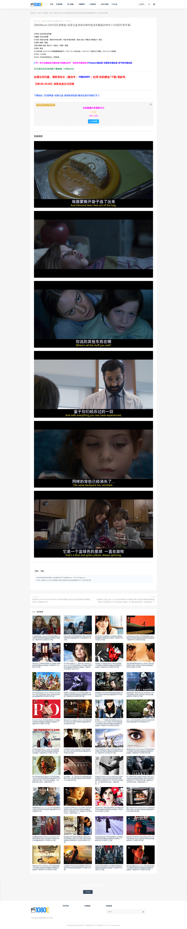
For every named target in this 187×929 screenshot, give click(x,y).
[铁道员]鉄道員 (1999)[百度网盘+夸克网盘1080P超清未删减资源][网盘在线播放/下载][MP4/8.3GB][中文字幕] (109, 838)
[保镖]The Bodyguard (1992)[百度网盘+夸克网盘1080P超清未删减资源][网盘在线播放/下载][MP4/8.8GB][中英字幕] (77, 694)
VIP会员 (114, 4)
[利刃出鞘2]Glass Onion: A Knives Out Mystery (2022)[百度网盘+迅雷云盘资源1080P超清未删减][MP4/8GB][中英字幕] (46, 694)
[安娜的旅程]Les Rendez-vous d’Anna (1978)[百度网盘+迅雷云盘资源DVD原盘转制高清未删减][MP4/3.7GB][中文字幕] (46, 838)
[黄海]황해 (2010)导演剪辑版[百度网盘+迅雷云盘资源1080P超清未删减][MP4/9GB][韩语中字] (109, 694)
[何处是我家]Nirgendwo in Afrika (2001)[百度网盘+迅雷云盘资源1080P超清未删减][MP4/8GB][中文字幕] (140, 665)
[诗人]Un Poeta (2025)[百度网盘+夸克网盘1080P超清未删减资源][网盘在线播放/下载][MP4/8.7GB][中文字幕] (46, 722)
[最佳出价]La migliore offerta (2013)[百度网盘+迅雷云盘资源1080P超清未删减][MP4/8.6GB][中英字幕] (78, 722)
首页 (51, 4)
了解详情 (99, 892)
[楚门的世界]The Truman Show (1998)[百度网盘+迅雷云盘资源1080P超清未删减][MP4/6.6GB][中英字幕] (141, 809)
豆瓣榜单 (50, 21)
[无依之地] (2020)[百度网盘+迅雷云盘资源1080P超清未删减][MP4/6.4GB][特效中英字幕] (77, 638)
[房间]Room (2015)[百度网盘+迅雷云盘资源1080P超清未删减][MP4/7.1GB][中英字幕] (66, 580)
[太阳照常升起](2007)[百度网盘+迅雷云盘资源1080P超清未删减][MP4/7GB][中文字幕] (77, 867)
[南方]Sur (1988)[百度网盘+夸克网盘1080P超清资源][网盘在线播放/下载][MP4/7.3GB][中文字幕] (46, 665)
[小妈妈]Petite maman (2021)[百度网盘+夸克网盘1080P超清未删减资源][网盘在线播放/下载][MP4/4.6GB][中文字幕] (46, 638)
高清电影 (45, 13)
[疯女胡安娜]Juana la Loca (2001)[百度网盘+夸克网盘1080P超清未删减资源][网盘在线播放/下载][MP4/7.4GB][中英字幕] (140, 867)
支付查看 (94, 121)
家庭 (42, 571)
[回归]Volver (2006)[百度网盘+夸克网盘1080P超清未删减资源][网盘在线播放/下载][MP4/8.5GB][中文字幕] (109, 809)
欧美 (51, 13)
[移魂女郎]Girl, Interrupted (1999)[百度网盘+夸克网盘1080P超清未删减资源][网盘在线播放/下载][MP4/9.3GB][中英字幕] (141, 751)
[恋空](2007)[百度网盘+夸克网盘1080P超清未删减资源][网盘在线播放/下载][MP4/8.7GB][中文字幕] (109, 638)
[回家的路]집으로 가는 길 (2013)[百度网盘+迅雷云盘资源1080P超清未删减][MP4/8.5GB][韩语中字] (46, 809)
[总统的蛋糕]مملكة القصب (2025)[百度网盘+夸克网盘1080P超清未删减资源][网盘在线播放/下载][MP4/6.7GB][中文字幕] (45, 751)
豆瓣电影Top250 (58, 21)
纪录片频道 (105, 4)
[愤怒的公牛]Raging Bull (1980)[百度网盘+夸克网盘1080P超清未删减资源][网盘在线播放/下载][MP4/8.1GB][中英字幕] (108, 665)
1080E (39, 13)
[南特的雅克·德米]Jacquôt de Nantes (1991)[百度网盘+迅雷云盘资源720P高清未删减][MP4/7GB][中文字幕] (140, 694)
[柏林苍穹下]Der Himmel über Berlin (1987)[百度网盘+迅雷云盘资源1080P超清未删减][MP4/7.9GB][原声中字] (61, 601)
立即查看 (87, 892)
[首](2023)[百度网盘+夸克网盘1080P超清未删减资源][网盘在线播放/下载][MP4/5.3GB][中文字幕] (109, 867)
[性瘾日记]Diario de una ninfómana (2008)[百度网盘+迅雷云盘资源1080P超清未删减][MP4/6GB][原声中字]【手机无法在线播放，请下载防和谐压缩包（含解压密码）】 (109, 780)
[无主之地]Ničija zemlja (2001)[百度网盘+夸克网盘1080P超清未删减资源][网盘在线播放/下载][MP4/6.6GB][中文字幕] (109, 751)
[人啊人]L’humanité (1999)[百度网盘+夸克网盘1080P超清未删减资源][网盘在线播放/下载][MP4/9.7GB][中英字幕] (141, 638)
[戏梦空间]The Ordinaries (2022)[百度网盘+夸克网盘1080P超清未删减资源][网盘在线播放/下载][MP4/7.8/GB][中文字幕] (46, 867)
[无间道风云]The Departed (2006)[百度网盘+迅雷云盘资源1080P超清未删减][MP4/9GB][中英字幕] (77, 751)
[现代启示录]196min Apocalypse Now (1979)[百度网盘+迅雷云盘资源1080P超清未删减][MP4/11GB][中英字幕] (140, 838)
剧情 (36, 571)
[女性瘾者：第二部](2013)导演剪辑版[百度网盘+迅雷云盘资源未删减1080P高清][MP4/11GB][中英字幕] (78, 778)
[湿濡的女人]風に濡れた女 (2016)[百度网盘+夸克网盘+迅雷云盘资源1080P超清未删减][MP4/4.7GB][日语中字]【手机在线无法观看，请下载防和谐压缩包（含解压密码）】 (126, 601)
